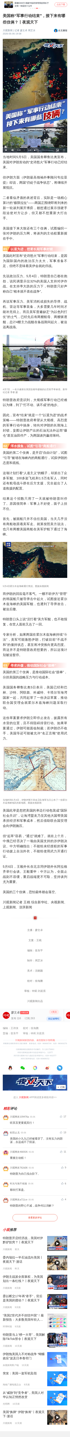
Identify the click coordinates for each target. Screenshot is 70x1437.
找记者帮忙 (54, 1019)
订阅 (61, 1087)
